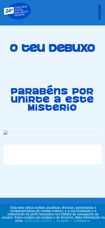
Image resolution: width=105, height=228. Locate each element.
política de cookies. (39, 221)
